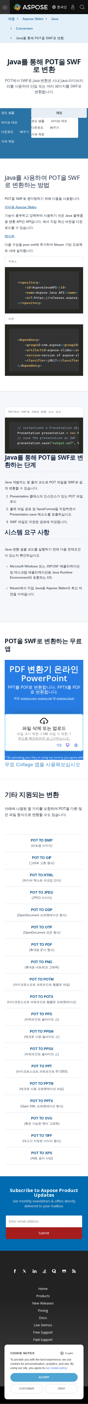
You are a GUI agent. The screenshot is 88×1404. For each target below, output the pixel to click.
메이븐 (10, 236)
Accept (44, 1377)
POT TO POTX (41, 997)
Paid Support (43, 1339)
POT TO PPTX (41, 1101)
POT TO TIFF (41, 1136)
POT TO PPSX (41, 1049)
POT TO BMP (42, 840)
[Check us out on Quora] (54, 1271)
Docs (43, 1318)
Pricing (43, 1310)
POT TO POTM (42, 979)
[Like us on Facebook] (15, 1271)
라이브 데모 (9, 122)
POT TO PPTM (41, 1083)
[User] (72, 7)
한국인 (61, 7)
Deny (61, 1388)
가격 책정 (7, 141)
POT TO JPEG (41, 892)
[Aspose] (31, 7)
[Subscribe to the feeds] (74, 1271)
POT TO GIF (42, 858)
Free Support (43, 1332)
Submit (44, 1233)
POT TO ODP (42, 910)
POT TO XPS (41, 1153)
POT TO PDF (41, 944)
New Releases (43, 1303)
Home (43, 1288)
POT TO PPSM (42, 1031)
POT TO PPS (41, 1014)
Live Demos (43, 1325)
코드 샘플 (7, 113)
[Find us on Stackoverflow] (45, 1271)
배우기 (24, 132)
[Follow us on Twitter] (25, 1271)
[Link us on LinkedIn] (35, 1271)
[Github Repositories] (64, 1271)
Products (43, 1296)
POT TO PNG (42, 962)
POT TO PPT (41, 1066)
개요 (59, 113)
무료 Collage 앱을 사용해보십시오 (42, 764)
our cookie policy (56, 1368)
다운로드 (7, 132)
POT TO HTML (41, 875)
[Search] (82, 7)
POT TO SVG (41, 1118)
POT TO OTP (41, 927)
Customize (26, 1388)
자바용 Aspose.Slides (20, 207)
